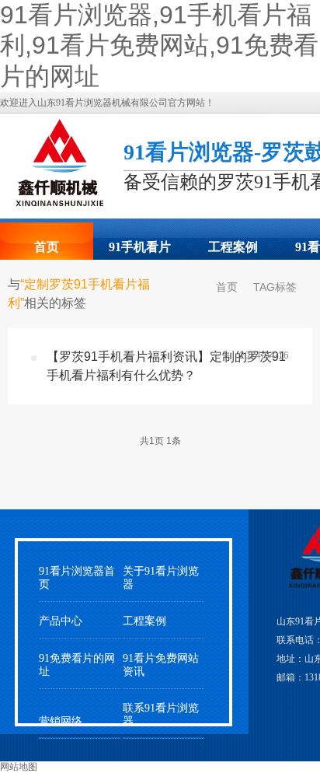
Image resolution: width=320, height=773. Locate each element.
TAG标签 (275, 287)
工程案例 (233, 247)
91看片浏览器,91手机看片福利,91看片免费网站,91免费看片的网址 (159, 45)
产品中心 (60, 621)
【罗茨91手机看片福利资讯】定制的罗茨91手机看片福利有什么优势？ (166, 366)
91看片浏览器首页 (77, 577)
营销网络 (60, 721)
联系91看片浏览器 (161, 714)
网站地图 (18, 766)
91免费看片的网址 (77, 664)
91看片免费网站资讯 (161, 664)
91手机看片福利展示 (140, 252)
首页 (46, 247)
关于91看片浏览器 (161, 577)
